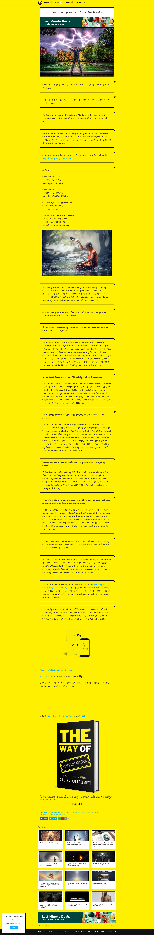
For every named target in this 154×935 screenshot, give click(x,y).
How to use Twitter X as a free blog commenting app (77, 905)
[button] (114, 2)
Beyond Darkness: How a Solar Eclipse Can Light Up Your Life (77, 864)
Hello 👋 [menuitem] (48, 3)
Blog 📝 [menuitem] (58, 3)
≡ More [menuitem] (80, 3)
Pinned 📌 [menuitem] (69, 3)
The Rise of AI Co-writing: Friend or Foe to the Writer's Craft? (77, 843)
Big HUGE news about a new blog (49, 843)
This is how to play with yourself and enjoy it (102, 905)
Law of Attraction (73, 812)
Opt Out (18, 923)
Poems (83, 932)
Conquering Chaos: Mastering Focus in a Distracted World (49, 864)
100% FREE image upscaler (100, 883)
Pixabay (82, 716)
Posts (89, 932)
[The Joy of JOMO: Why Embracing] (50, 876)
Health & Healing (60, 812)
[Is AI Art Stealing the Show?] (103, 856)
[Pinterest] (62, 818)
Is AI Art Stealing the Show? (101, 864)
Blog (45, 812)
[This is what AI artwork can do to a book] (77, 876)
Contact (102, 932)
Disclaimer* (111, 932)
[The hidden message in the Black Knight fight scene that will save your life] (50, 896)
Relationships (85, 812)
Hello (77, 932)
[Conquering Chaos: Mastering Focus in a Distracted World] (50, 856)
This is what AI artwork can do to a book (77, 884)
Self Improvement (97, 812)
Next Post (111, 926)
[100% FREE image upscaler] (103, 876)
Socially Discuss (47, 676)
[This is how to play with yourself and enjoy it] (103, 896)
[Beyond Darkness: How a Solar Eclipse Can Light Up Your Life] (77, 856)
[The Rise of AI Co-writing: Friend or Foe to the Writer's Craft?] (77, 835)
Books (95, 932)
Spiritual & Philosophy (47, 815)
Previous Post (44, 926)
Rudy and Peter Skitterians (60, 716)
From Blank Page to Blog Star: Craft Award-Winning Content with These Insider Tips (103, 844)
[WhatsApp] (59, 818)
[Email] (65, 818)
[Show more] (68, 818)
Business (50, 812)
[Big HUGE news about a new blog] (50, 835)
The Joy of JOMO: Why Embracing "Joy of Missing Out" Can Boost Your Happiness (50, 885)
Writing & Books (61, 815)
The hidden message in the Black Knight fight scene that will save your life (49, 905)
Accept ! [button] (14, 928)
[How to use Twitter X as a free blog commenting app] (77, 896)
